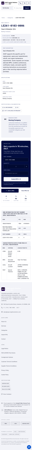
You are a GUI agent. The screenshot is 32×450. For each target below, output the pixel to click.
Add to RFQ (11, 190)
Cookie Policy (5, 374)
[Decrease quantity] (6, 166)
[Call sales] (20, 3)
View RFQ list (25, 190)
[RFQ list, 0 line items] (24, 3)
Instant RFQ (4, 334)
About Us (3, 321)
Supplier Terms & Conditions (8, 366)
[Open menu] (29, 3)
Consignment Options (7, 357)
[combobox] (18, 8)
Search (27, 8)
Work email (7, 170)
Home (3, 17)
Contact (3, 339)
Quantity (6, 163)
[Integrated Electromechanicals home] (9, 3)
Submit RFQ (15, 179)
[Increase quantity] (26, 166)
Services (3, 326)
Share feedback (7, 394)
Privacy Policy (5, 370)
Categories (10, 17)
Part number (7, 156)
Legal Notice (4, 348)
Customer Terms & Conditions (9, 361)
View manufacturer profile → (16, 134)
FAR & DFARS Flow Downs (8, 353)
